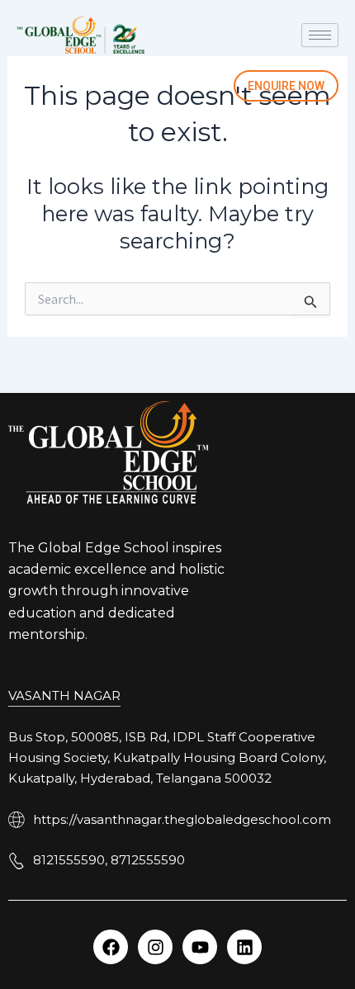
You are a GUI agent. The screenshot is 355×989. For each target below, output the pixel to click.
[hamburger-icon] (319, 35)
